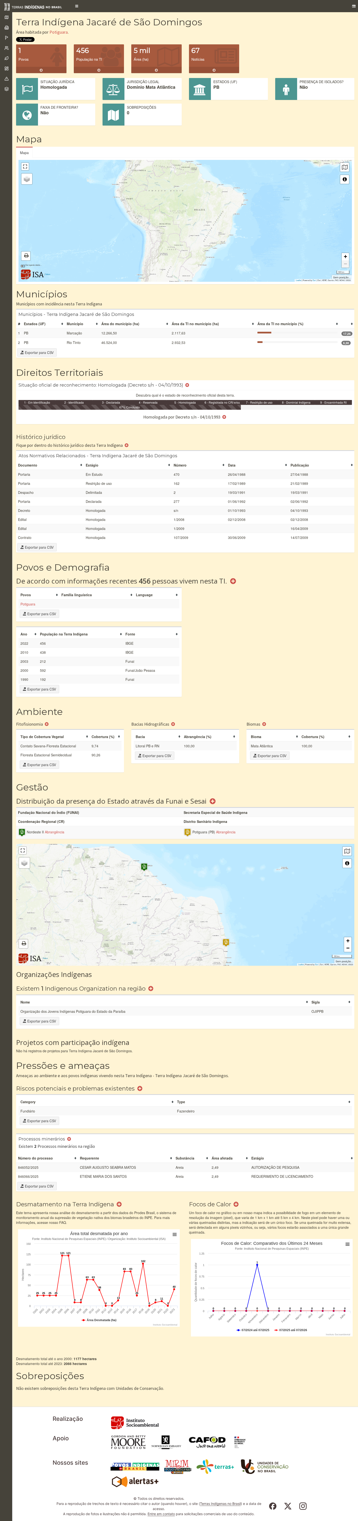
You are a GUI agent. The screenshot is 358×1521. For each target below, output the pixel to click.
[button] (77, 6)
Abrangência (54, 832)
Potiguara (58, 32)
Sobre (47, 274)
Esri (314, 280)
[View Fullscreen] (25, 166)
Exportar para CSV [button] (39, 352)
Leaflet (298, 280)
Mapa (24, 152)
